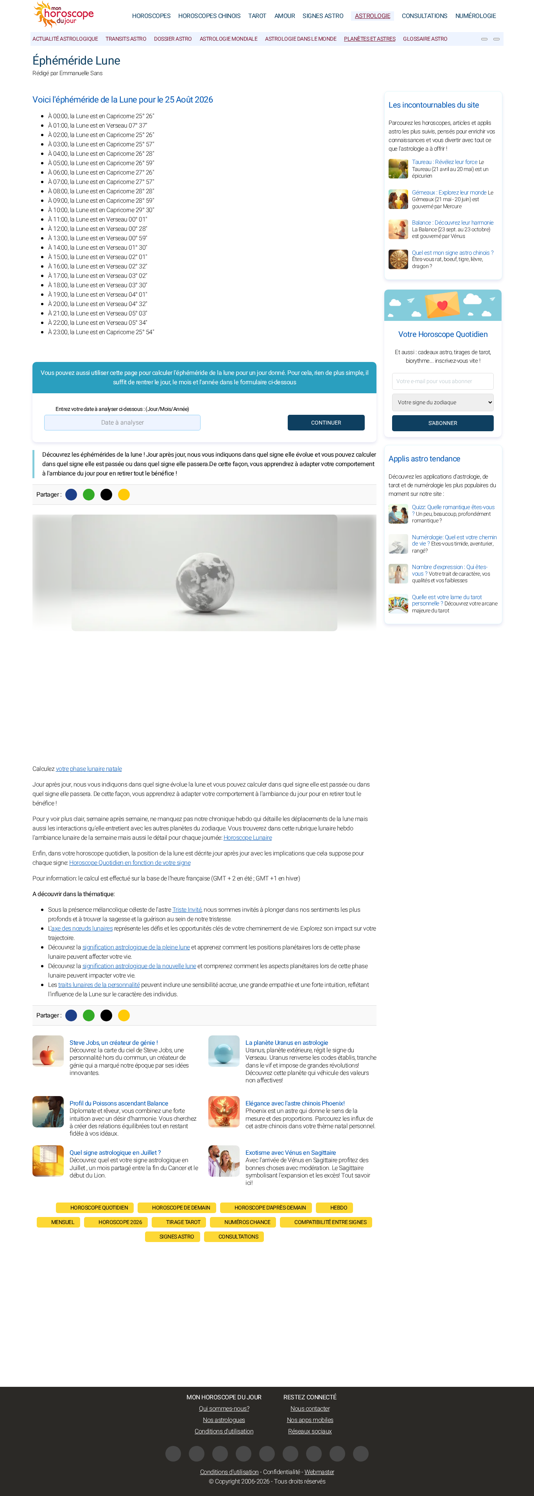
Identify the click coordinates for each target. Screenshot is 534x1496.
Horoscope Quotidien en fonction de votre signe (129, 863)
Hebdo (339, 1208)
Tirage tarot (183, 1222)
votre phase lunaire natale (89, 769)
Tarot (257, 16)
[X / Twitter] (314, 1453)
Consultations (425, 16)
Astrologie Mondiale (229, 39)
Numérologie (475, 16)
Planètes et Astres (369, 39)
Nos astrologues (224, 1420)
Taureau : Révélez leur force (450, 169)
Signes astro (176, 1237)
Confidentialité (281, 1472)
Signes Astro (323, 16)
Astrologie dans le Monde (300, 39)
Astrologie (372, 16)
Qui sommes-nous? (224, 1408)
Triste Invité (187, 910)
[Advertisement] (204, 698)
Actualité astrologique (65, 39)
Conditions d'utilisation (224, 1431)
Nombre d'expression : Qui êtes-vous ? (451, 574)
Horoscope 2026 (120, 1222)
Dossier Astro (173, 39)
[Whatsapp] (89, 494)
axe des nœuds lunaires (82, 928)
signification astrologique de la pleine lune (136, 947)
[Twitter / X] (106, 494)
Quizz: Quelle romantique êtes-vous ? (453, 514)
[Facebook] (71, 494)
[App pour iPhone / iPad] (337, 1453)
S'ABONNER (442, 423)
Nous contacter (310, 1408)
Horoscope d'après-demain (270, 1208)
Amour (284, 16)
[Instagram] (196, 1453)
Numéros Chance (247, 1222)
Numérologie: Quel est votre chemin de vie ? (454, 544)
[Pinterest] (290, 1453)
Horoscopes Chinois (209, 16)
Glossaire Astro (425, 39)
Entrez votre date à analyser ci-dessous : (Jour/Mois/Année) (122, 409)
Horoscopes (151, 16)
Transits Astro (126, 39)
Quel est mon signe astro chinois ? (452, 259)
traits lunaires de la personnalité (99, 985)
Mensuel (63, 1222)
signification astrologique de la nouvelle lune (139, 966)
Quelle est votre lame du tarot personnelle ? (454, 604)
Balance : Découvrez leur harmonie (453, 229)
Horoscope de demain (181, 1208)
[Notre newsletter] (484, 39)
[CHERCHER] (496, 39)
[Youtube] (243, 1453)
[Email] (124, 494)
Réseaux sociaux (310, 1431)
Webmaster (319, 1472)
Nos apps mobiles (310, 1420)
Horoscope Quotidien (99, 1208)
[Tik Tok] (267, 1453)
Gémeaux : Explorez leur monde (452, 199)
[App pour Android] (361, 1453)
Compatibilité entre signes (330, 1222)
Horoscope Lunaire (248, 838)
